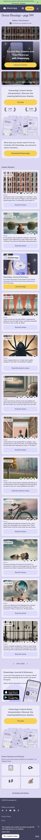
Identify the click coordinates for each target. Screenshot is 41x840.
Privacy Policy (6, 816)
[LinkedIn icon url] (3, 810)
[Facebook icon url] (6, 810)
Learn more (6, 832)
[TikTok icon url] (18, 810)
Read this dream (20, 205)
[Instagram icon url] (14, 810)
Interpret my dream (20, 65)
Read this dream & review (20, 368)
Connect (22, 3)
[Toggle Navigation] (37, 8)
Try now (29, 8)
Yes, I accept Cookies (10, 836)
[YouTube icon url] (10, 810)
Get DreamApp (20, 287)
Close (37, 836)
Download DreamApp (20, 153)
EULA (3, 820)
